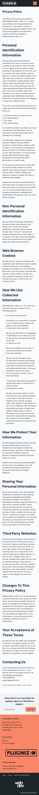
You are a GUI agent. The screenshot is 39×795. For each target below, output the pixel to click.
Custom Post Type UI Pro (11, 722)
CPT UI (4, 741)
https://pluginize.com (12, 29)
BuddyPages (6, 730)
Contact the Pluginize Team (21, 775)
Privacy (10, 775)
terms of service (21, 643)
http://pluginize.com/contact (12, 675)
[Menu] (35, 3)
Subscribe (30, 709)
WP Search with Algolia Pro (12, 725)
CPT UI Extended (8, 743)
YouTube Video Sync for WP (12, 727)
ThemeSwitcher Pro (9, 769)
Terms (4, 775)
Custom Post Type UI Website (13, 766)
